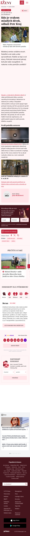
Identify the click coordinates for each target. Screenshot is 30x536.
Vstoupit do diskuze (10, 231)
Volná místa (7, 494)
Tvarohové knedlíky (10, 476)
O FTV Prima (7, 491)
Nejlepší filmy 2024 (14, 465)
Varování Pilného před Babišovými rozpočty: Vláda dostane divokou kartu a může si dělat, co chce (14, 437)
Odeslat (24, 220)
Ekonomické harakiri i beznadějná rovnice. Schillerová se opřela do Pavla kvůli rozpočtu (14, 428)
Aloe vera (25, 472)
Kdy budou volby (10, 469)
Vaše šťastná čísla (22, 335)
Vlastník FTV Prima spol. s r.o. (8, 509)
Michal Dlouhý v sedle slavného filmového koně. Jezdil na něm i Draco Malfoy (13, 274)
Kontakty (17, 499)
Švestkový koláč (15, 478)
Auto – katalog (7, 470)
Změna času (14, 467)
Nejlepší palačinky (20, 476)
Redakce (17, 508)
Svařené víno (6, 472)
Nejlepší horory (23, 465)
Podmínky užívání (6, 502)
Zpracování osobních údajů (19, 502)
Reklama (6, 496)
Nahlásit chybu (7, 513)
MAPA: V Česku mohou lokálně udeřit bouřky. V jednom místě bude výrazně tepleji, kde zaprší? (14, 445)
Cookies (6, 506)
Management (18, 491)
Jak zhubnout (6, 465)
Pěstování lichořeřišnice (10, 474)
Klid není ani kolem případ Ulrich (11, 144)
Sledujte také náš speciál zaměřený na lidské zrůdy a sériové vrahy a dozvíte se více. (13, 184)
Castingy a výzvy (19, 496)
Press (16, 494)
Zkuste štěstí (15, 345)
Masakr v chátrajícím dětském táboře (13, 95)
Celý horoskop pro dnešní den (13, 325)
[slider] (15, 138)
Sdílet (23, 11)
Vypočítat (15, 378)
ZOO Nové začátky (19, 469)
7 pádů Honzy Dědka (15, 470)
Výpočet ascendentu (21, 474)
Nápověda (17, 506)
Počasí (23, 467)
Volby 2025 (24, 470)
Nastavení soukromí (17, 513)
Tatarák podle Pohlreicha (15, 472)
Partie (19, 467)
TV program (7, 467)
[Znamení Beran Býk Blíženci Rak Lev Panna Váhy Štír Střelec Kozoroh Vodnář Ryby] (15, 220)
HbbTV (5, 499)
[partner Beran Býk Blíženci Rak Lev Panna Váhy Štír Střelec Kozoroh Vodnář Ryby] (21, 372)
